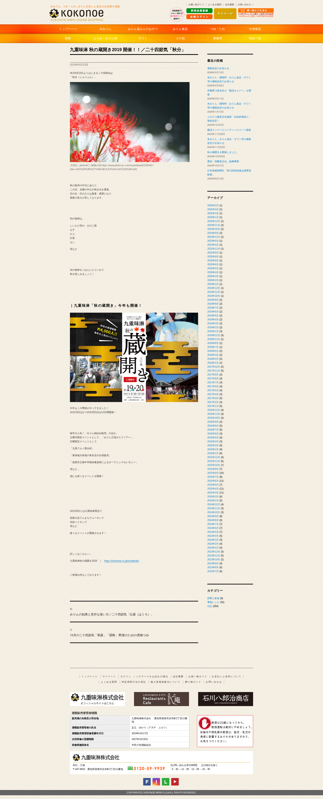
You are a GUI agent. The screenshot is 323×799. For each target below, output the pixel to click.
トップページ (68, 29)
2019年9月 (213, 299)
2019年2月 (213, 327)
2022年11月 (213, 248)
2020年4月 (213, 272)
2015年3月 (213, 492)
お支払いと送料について (226, 676)
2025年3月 (213, 213)
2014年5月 (213, 532)
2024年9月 (213, 233)
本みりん (105, 29)
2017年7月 (213, 382)
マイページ (109, 676)
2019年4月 (213, 319)
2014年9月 (213, 516)
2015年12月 (213, 457)
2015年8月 (213, 473)
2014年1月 (213, 547)
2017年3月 (213, 398)
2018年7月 (213, 347)
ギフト (142, 38)
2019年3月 (213, 323)
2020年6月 (213, 264)
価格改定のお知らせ (218, 68)
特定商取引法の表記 (134, 682)
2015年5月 (213, 484)
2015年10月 (213, 465)
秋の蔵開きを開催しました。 (223, 152)
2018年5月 (213, 351)
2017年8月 (213, 378)
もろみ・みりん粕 (105, 38)
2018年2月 (213, 358)
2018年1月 (213, 362)
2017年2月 (213, 402)
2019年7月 (213, 307)
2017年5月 (213, 390)
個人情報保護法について (165, 682)
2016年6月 (213, 433)
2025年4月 (213, 209)
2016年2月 (213, 449)
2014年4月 (213, 535)
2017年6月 (213, 386)
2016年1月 (213, 453)
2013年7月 (213, 571)
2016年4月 (213, 441)
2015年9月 (213, 469)
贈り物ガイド (193, 682)
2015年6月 (213, 480)
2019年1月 (213, 331)
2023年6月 (213, 240)
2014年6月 (213, 528)
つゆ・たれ (217, 29)
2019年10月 (213, 295)
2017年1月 (213, 406)
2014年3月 (213, 539)
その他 (180, 38)
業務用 (217, 38)
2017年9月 (213, 374)
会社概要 (178, 676)
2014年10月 (213, 512)
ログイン (126, 676)
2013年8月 (213, 567)
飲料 (68, 38)
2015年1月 (213, 500)
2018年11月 (213, 339)
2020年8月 (213, 260)
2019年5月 (213, 315)
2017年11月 (213, 370)
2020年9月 (213, 256)
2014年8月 (213, 520)
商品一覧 (255, 38)
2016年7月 (213, 429)
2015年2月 (213, 496)
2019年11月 (213, 292)
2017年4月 (213, 394)
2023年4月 (213, 244)
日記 (209, 606)
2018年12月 (213, 335)
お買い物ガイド (197, 676)
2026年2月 (213, 205)
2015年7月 (213, 476)
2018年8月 (213, 343)
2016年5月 (213, 437)
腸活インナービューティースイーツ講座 (229, 130)
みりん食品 (180, 29)
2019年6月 (213, 311)
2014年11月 (213, 508)
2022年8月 (213, 252)
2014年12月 (213, 504)
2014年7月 (213, 524)
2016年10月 (213, 417)
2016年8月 (213, 425)
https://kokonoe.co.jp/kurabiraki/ (121, 560)
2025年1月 (213, 217)
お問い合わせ (214, 682)
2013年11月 (213, 555)
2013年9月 (213, 563)
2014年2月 (213, 543)
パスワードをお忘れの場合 (152, 676)
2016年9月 (213, 421)
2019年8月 (213, 303)
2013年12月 (213, 551)
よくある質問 (109, 682)
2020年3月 (213, 276)
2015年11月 (213, 461)
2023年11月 (213, 236)
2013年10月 (213, 559)
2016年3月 (213, 445)
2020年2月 (213, 280)
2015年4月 (213, 488)
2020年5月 (213, 268)
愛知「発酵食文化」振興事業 (223, 161)
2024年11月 (213, 225)
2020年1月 (213, 284)
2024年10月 (213, 229)
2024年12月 (213, 221)
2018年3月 (213, 355)
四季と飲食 (213, 598)
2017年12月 (213, 366)
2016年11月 (213, 414)
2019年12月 (213, 288)
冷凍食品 (255, 29)
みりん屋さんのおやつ (143, 29)
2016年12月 (213, 410)
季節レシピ (213, 602)
